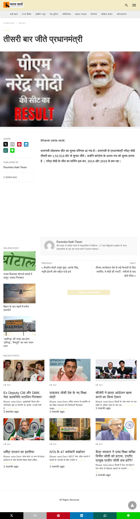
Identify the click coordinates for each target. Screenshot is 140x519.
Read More (13, 408)
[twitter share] (5, 144)
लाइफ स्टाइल (81, 14)
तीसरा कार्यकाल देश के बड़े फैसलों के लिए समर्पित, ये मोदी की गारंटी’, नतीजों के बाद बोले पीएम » (116, 271)
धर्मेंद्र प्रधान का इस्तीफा (18, 452)
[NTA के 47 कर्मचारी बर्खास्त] (70, 429)
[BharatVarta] (13, 5)
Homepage (9, 23)
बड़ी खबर (14, 14)
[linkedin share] (26, 144)
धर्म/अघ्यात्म (122, 14)
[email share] (12, 144)
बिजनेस (94, 14)
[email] (35, 515)
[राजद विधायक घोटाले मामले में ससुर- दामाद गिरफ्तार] (19, 261)
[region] (88, 193)
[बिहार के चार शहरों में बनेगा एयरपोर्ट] (19, 293)
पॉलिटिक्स (66, 14)
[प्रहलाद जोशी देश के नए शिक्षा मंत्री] (70, 370)
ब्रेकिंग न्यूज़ (41, 14)
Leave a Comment (88, 292)
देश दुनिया (54, 14)
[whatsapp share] (5, 150)
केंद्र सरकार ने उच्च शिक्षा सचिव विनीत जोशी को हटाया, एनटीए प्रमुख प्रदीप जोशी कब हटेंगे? (115, 456)
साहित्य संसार (107, 14)
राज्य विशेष (26, 14)
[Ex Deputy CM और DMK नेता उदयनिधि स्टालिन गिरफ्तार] (23, 370)
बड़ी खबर (22, 23)
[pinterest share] (19, 144)
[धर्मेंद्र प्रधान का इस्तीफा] (23, 429)
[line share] (12, 150)
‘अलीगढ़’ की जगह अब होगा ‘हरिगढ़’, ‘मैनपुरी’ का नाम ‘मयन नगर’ (18, 343)
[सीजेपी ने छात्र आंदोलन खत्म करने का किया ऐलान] (116, 370)
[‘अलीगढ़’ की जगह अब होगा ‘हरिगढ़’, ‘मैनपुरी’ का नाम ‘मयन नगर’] (19, 326)
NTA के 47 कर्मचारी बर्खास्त (67, 452)
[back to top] (132, 505)
